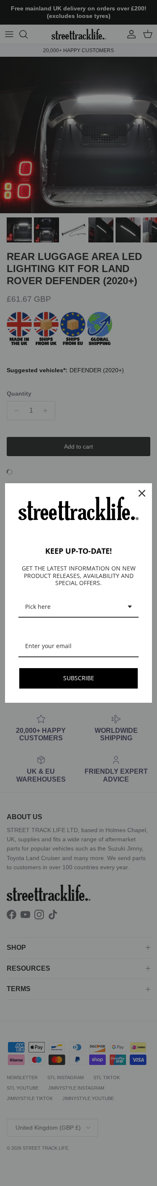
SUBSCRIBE (78, 678)
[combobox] (78, 607)
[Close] (142, 493)
